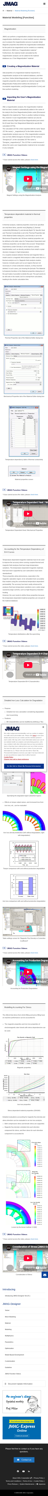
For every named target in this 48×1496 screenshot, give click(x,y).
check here (34, 160)
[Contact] (45, 1275)
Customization (10, 1361)
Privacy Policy (39, 1478)
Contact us (26, 1460)
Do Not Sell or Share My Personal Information (24, 766)
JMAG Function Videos (13, 1374)
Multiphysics (9, 1336)
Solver (7, 1310)
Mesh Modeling (10, 1317)
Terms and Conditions (13, 1481)
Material (8, 1323)
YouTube (24, 1472)
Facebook (18, 1472)
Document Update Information (20, 1384)
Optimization (9, 1348)
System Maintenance (27, 1484)
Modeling (8, 1329)
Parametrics (9, 1342)
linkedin (29, 1472)
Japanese (41, 1484)
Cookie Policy (39, 1481)
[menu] (44, 4)
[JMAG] (11, 4)
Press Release (13, 1484)
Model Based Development (14, 1355)
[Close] (43, 727)
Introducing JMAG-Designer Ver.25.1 (17, 1296)
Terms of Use (27, 1481)
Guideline (8, 1367)
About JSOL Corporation (21, 1478)
